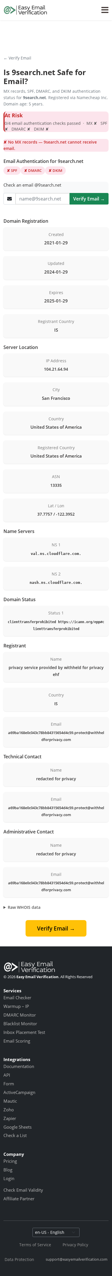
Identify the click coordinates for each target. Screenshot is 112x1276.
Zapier (9, 1118)
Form (8, 1083)
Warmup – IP (16, 1006)
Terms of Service (35, 1244)
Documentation (18, 1066)
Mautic (10, 1101)
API (6, 1075)
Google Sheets (17, 1127)
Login (8, 1178)
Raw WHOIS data (24, 907)
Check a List (15, 1135)
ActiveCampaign (19, 1092)
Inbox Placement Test (24, 1032)
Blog (7, 1170)
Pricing (10, 1161)
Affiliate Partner (18, 1198)
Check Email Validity (23, 1190)
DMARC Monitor (19, 1015)
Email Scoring (16, 1041)
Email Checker (17, 997)
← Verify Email (17, 58)
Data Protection (19, 1259)
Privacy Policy (75, 1244)
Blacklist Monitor (20, 1023)
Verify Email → (89, 199)
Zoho (8, 1109)
